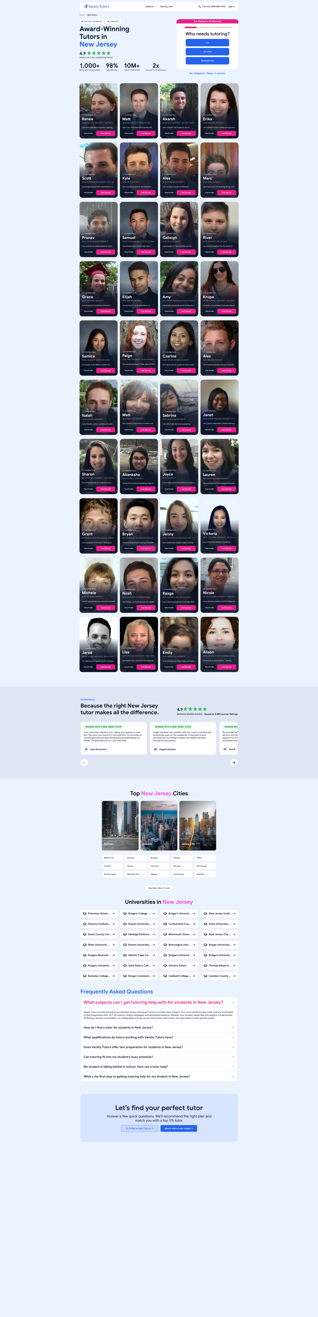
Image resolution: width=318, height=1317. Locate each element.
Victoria (210, 533)
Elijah (127, 297)
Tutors (82, 15)
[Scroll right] (234, 762)
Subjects (149, 6)
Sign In (231, 6)
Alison (208, 652)
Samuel (128, 238)
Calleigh (170, 238)
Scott (86, 178)
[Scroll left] (84, 762)
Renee (87, 119)
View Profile (88, 133)
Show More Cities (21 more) (159, 888)
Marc (207, 178)
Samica (88, 356)
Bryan (127, 534)
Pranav (88, 238)
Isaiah (87, 415)
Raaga (168, 593)
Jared (87, 652)
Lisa (125, 652)
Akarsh (169, 119)
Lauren (209, 475)
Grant (87, 534)
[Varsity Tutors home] (96, 6)
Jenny (168, 534)
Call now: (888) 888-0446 (213, 6)
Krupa (208, 297)
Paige (127, 356)
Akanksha (131, 475)
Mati (126, 415)
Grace (87, 297)
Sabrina (169, 415)
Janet (208, 415)
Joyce (168, 474)
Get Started (105, 133)
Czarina (169, 356)
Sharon (88, 474)
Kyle (126, 178)
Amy (167, 297)
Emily (167, 652)
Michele (89, 593)
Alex (166, 178)
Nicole (208, 593)
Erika (207, 119)
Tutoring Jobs (166, 6)
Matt (126, 119)
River (207, 238)
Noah (127, 593)
